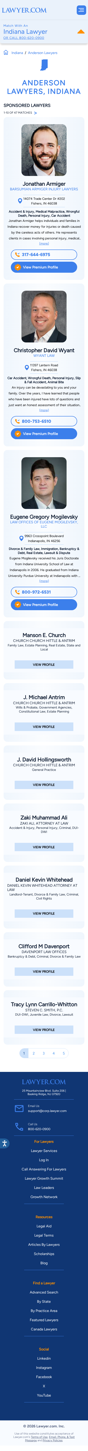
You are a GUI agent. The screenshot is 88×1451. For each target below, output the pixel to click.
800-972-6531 (36, 592)
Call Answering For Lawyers (44, 1169)
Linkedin (44, 1358)
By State (44, 1301)
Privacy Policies (53, 1440)
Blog (44, 1263)
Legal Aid (44, 1226)
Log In (44, 1160)
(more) (44, 243)
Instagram (44, 1368)
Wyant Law (44, 355)
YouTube (44, 1395)
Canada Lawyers (44, 1329)
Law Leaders (44, 1188)
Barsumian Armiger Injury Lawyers (44, 189)
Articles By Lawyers (44, 1244)
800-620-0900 (31, 38)
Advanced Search (44, 1292)
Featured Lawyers (44, 1320)
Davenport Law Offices (44, 952)
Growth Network (44, 1197)
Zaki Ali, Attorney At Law (44, 823)
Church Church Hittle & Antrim (44, 641)
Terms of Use (39, 1437)
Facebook (44, 1377)
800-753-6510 (36, 421)
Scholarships (44, 1254)
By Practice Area (44, 1311)
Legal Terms (43, 1235)
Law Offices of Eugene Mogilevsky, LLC (44, 524)
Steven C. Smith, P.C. (44, 1010)
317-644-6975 (36, 254)
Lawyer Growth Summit (44, 1178)
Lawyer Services (44, 1151)
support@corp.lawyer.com (47, 1111)
